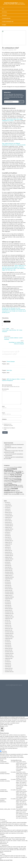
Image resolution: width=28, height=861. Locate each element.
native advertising (18, 487)
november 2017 (8, 613)
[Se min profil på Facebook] (22, 693)
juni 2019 (7, 582)
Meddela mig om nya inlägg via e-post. (9, 428)
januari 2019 (7, 590)
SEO (18, 330)
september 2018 (8, 597)
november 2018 (8, 593)
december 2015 (8, 651)
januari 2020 (7, 570)
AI (13, 467)
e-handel (11, 476)
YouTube (22, 494)
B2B (8, 469)
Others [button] (1, 852)
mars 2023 (7, 519)
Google (6, 478)
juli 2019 (7, 580)
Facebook (17, 476)
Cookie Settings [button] (3, 724)
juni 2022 (7, 532)
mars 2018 (7, 607)
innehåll (18, 480)
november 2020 (8, 555)
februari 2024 (8, 512)
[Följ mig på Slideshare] (10, 709)
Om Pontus (4, 12)
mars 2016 (7, 646)
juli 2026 (7, 502)
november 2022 (8, 525)
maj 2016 (7, 643)
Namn (4, 407)
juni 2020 (7, 562)
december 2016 (8, 631)
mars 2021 (7, 549)
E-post (6, 413)
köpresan (5, 483)
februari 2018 (8, 608)
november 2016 (8, 633)
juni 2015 (7, 661)
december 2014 (8, 671)
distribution (6, 476)
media (18, 485)
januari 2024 (7, 514)
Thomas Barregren (11, 361)
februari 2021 (8, 550)
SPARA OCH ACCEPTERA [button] (6, 860)
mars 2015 (7, 666)
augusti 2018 (7, 598)
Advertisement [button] (3, 843)
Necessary (4, 751)
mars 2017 (7, 626)
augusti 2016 (7, 638)
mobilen (21, 485)
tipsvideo (19, 492)
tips (10, 492)
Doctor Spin (9, 370)
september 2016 (8, 636)
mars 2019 (7, 587)
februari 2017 (8, 628)
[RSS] (18, 709)
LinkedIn (10, 483)
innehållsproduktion (8, 481)
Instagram (15, 481)
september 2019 (8, 577)
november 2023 (8, 515)
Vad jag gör (4, 15)
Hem (3, 8)
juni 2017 (7, 621)
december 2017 (8, 612)
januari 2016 (7, 650)
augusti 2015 (7, 658)
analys (20, 467)
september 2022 (8, 529)
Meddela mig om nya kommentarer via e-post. (8, 425)
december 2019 (8, 572)
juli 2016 (7, 640)
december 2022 (8, 524)
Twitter (9, 494)
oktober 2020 (8, 557)
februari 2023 (8, 520)
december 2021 (8, 540)
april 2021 (7, 547)
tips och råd (14, 492)
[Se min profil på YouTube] (6, 701)
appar (5, 469)
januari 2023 (7, 522)
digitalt (18, 473)
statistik (13, 490)
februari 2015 (8, 668)
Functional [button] (2, 819)
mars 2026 (7, 504)
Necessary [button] (2, 749)
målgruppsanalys (8, 486)
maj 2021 (7, 545)
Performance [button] (3, 827)
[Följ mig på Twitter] (6, 693)
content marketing (10, 470)
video (18, 494)
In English (4, 24)
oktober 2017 (8, 615)
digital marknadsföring (10, 473)
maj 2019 (7, 583)
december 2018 (8, 592)
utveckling (13, 494)
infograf (12, 480)
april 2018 (7, 605)
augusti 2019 (7, 578)
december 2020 (8, 553)
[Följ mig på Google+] (14, 701)
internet (19, 481)
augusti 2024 (7, 505)
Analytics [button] (2, 834)
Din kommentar (5, 390)
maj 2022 (7, 534)
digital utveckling (12, 330)
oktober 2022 (8, 527)
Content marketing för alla (7, 21)
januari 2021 (7, 552)
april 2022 (7, 535)
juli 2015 (7, 660)
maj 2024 (7, 509)
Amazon (16, 467)
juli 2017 (7, 620)
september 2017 (8, 616)
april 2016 (7, 645)
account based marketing (8, 467)
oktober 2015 (8, 655)
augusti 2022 (7, 530)
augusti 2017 (7, 618)
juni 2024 (7, 507)
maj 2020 (7, 563)
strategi (20, 330)
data (22, 471)
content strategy (5, 330)
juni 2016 (7, 641)
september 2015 (8, 656)
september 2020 (8, 558)
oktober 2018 (8, 595)
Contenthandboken (6, 18)
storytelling (17, 490)
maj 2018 (7, 603)
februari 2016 (8, 648)
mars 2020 (7, 567)
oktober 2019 (8, 575)
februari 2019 (8, 588)
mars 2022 (7, 537)
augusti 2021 (7, 544)
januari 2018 (7, 610)
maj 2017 (7, 623)
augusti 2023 (7, 517)
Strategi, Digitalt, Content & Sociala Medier (14, 3)
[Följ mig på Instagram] (22, 701)
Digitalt (7, 328)
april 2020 (7, 565)
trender (6, 494)
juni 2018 (7, 602)
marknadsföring (10, 485)
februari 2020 (8, 568)
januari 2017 (7, 630)
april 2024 (7, 510)
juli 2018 (7, 600)
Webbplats (4, 419)
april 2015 (7, 665)
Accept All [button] (10, 724)
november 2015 (8, 653)
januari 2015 (7, 670)
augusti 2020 (7, 560)
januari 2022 (7, 539)
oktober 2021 (8, 542)
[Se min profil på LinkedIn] (14, 693)
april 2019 (7, 585)
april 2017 (7, 625)
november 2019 (8, 573)
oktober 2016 (8, 635)
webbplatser (4, 331)
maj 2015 (7, 663)
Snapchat (8, 488)
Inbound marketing (12, 478)
